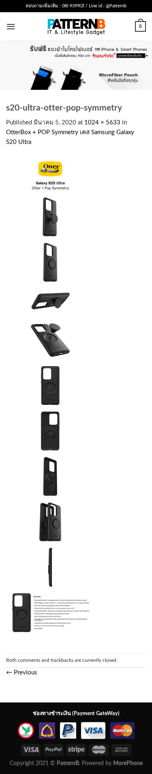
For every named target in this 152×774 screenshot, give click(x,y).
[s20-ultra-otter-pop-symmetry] (50, 400)
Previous (21, 673)
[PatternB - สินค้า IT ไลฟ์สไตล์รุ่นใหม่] (76, 26)
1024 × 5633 (102, 123)
